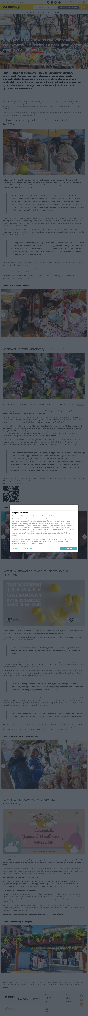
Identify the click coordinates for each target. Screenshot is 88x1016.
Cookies (22, 543)
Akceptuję (69, 548)
